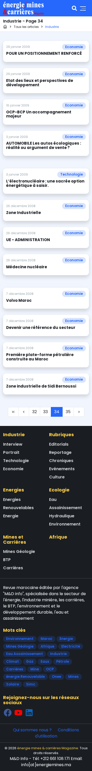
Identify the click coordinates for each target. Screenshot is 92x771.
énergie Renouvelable (25, 676)
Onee (56, 676)
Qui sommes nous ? (32, 730)
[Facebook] (7, 712)
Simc (30, 684)
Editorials (58, 444)
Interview (12, 444)
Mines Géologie (19, 551)
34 (56, 412)
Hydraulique (61, 516)
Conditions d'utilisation (57, 733)
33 (45, 412)
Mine (34, 669)
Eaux (45, 661)
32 (34, 412)
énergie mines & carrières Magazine (47, 748)
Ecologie (59, 490)
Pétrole (62, 661)
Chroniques (61, 461)
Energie (10, 516)
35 (68, 412)
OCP (50, 669)
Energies (13, 490)
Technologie (71, 174)
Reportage (60, 452)
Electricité (70, 646)
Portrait (11, 452)
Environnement (64, 524)
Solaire (12, 684)
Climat (12, 661)
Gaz (29, 661)
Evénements (62, 469)
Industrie (14, 434)
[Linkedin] (29, 712)
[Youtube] (18, 712)
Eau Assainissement (24, 653)
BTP (7, 560)
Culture (57, 477)
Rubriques (61, 434)
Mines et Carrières (14, 539)
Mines (73, 676)
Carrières (13, 568)
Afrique (58, 537)
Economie (74, 47)
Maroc (46, 638)
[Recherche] (74, 8)
